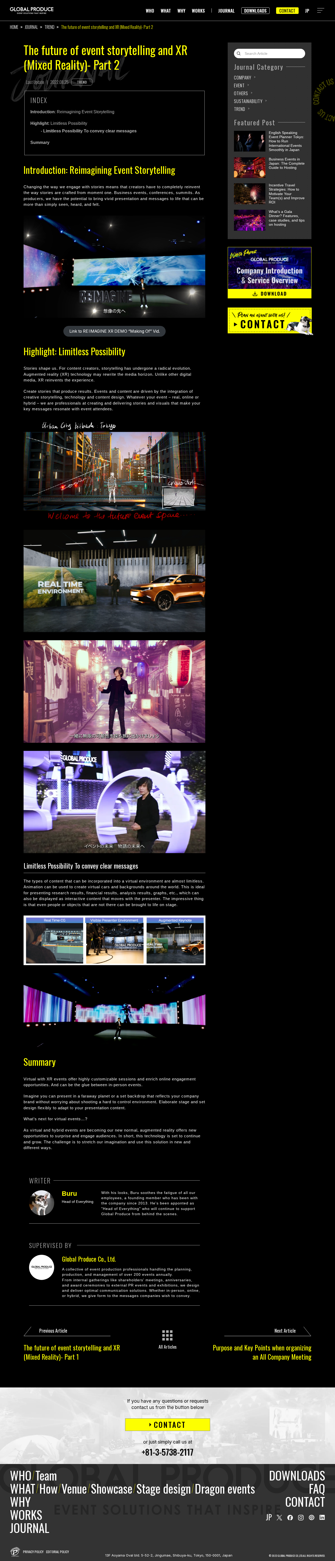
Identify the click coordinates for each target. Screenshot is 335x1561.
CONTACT (287, 10)
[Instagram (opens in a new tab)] (301, 1517)
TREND (49, 27)
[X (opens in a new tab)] (279, 1517)
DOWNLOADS (255, 10)
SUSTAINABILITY (248, 101)
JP (307, 10)
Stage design (163, 1488)
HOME (14, 27)
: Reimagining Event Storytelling (72, 112)
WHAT (166, 10)
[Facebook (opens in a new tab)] (290, 1517)
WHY (181, 10)
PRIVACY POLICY (33, 1551)
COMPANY (242, 77)
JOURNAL (226, 10)
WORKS (198, 10)
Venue (74, 1488)
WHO (150, 10)
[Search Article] (240, 53)
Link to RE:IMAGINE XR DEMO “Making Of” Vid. (114, 331)
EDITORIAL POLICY (57, 1551)
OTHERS (241, 93)
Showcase (111, 1488)
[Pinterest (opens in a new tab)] (311, 1517)
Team (46, 1475)
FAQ (317, 1488)
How (48, 1488)
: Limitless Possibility (58, 123)
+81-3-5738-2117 (167, 1452)
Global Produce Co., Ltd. (89, 1258)
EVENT (239, 85)
